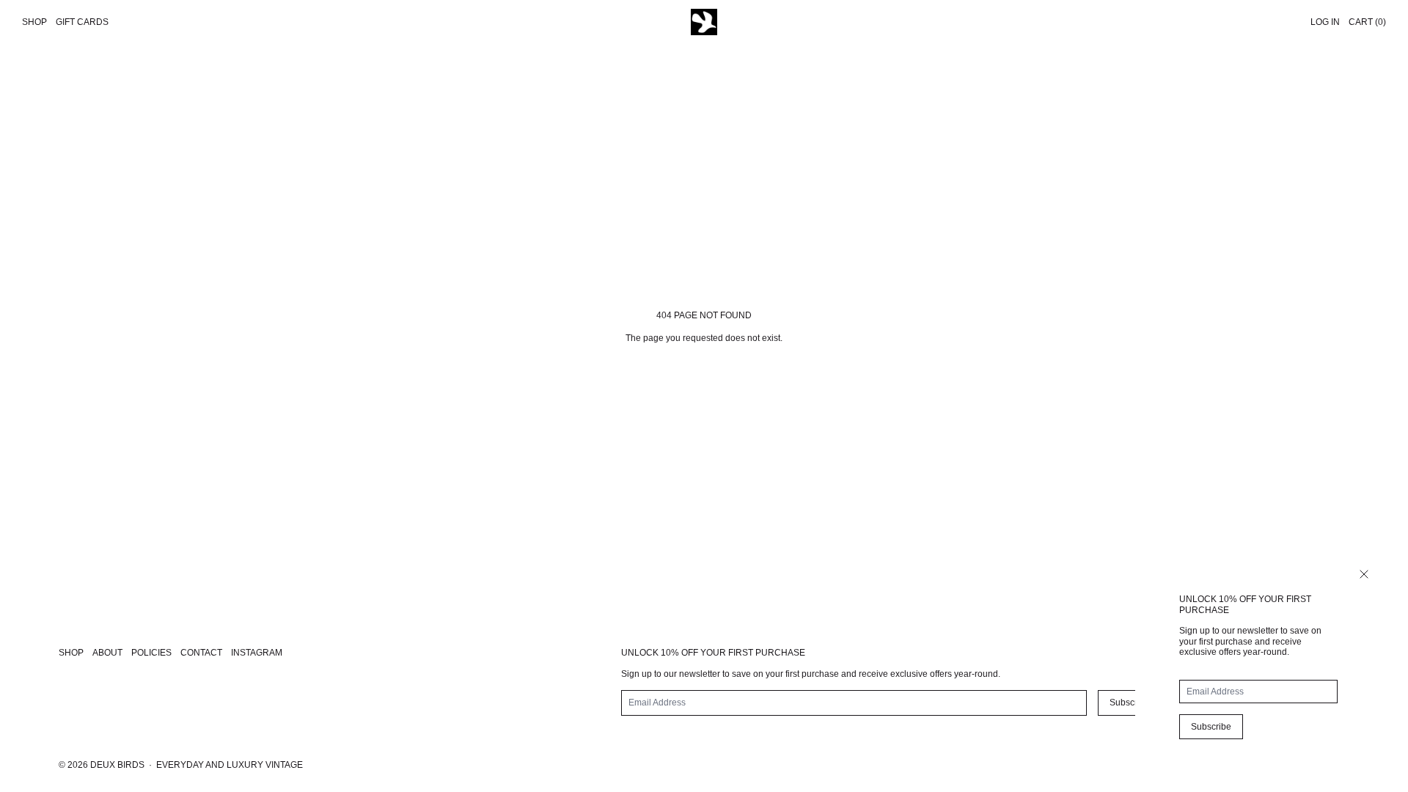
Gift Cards (82, 22)
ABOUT (107, 653)
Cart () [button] (1367, 22)
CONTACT (201, 653)
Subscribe (1211, 727)
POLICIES (151, 653)
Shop (34, 22)
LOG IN (1325, 22)
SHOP (71, 653)
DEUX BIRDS (117, 765)
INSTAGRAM (256, 653)
